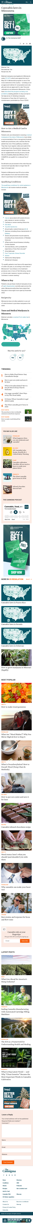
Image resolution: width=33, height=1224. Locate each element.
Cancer (7, 218)
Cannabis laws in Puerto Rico (13, 602)
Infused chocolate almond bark (19, 487)
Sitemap (19, 1204)
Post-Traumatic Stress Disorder (15, 253)
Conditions (6, 1183)
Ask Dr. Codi (6, 1191)
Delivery (15, 448)
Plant (14, 460)
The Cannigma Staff (14, 38)
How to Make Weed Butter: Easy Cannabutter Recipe (16, 375)
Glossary (19, 1194)
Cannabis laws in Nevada (11, 624)
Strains (3, 914)
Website (4, 1154)
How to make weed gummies (13, 707)
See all (28, 579)
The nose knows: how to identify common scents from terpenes (11, 413)
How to (3, 704)
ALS (26, 229)
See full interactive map (10, 344)
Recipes (3, 824)
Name (4, 1140)
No (21, 357)
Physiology (16, 436)
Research (4, 1069)
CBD (18, 1183)
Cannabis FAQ (6, 1194)
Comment (5, 1123)
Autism (7, 255)
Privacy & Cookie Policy (9, 1207)
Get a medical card (22, 1188)
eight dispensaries (9, 286)
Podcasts (19, 1185)
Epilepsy (7, 233)
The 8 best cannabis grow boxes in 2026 (19, 477)
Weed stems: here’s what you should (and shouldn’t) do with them (14, 857)
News (2, 976)
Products (16, 474)
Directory (19, 1180)
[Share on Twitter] (23, 43)
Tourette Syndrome (11, 227)
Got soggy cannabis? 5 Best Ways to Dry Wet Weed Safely (16, 394)
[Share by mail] (30, 43)
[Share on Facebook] (20, 43)
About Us (5, 1201)
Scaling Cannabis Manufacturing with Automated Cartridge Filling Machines (15, 1011)
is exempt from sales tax (20, 317)
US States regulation (8, 1197)
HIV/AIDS (8, 224)
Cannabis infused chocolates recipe (16, 827)
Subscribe (25, 941)
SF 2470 (8, 78)
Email (3, 1147)
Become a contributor (23, 1201)
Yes (13, 357)
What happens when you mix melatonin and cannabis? (21, 440)
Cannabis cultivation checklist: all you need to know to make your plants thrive (21, 465)
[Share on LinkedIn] (26, 43)
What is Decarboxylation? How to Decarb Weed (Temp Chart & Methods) (16, 387)
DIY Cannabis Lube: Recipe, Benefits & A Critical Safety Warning (21, 452)
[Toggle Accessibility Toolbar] (29, 1220)
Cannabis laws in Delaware (12, 646)
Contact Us (6, 1204)
